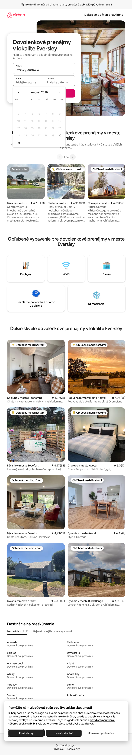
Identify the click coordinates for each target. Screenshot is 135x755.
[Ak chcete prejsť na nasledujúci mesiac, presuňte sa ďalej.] (59, 92)
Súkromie (58, 749)
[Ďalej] (73, 157)
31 (18, 142)
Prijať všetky (26, 733)
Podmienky (73, 749)
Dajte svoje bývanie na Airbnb (103, 15)
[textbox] (28, 82)
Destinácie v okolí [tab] (17, 631)
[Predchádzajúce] (60, 157)
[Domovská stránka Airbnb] (16, 14)
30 (59, 135)
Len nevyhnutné (64, 733)
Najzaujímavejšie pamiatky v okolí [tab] (52, 631)
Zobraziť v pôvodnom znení (96, 4)
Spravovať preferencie (101, 733)
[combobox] (44, 70)
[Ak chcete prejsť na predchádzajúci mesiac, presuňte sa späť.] (19, 92)
